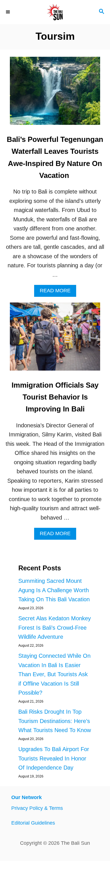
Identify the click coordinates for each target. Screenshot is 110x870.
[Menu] (8, 12)
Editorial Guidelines (33, 823)
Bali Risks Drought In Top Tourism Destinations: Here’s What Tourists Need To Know (54, 721)
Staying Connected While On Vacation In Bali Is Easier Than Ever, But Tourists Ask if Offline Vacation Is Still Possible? (54, 674)
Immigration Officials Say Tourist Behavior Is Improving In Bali (55, 397)
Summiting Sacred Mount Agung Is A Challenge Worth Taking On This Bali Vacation (54, 590)
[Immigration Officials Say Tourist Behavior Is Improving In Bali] (55, 339)
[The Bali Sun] (55, 12)
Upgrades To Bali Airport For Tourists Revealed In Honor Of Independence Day (53, 758)
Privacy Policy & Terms (37, 808)
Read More (58, 292)
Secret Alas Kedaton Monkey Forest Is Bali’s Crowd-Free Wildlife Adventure (54, 627)
